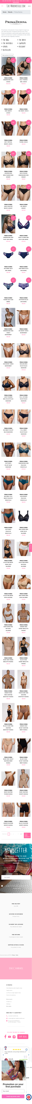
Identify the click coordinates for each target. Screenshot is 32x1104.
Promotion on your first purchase (13, 1085)
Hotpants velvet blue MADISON (8, 465)
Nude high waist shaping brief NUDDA (8, 761)
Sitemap (8, 1004)
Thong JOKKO (23, 142)
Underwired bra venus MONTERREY (8, 332)
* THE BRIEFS (21, 40)
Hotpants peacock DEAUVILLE (8, 531)
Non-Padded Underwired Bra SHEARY (24, 175)
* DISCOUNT (21, 46)
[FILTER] (30, 550)
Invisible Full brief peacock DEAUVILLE (8, 498)
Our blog (23, 1036)
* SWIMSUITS (21, 43)
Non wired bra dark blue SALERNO (23, 531)
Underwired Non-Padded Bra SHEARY (8, 175)
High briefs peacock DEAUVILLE (23, 498)
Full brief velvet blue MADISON (23, 432)
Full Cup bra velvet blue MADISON (24, 399)
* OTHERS (4, 46)
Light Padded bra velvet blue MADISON (8, 399)
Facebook (5, 1036)
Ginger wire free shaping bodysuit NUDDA (8, 695)
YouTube (9, 1036)
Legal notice (9, 990)
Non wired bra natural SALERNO (8, 628)
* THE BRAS (5, 40)
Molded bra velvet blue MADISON (23, 366)
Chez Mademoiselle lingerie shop (14, 988)
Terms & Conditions (11, 995)
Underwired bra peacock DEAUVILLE (24, 465)
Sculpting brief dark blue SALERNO (8, 564)
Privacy (13, 955)
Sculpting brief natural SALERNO (23, 564)
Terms (17, 955)
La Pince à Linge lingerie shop (13, 993)
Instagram (14, 1036)
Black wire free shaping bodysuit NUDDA (8, 728)
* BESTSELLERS (6, 50)
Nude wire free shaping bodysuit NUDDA (24, 695)
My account (9, 999)
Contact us (8, 1001)
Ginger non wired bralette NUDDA (23, 628)
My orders (8, 1006)
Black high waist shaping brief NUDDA (23, 761)
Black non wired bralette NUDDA (23, 661)
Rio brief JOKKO (24, 111)
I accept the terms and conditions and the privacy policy (17, 887)
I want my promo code (13, 1096)
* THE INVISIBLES (7, 43)
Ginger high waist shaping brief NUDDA (23, 728)
